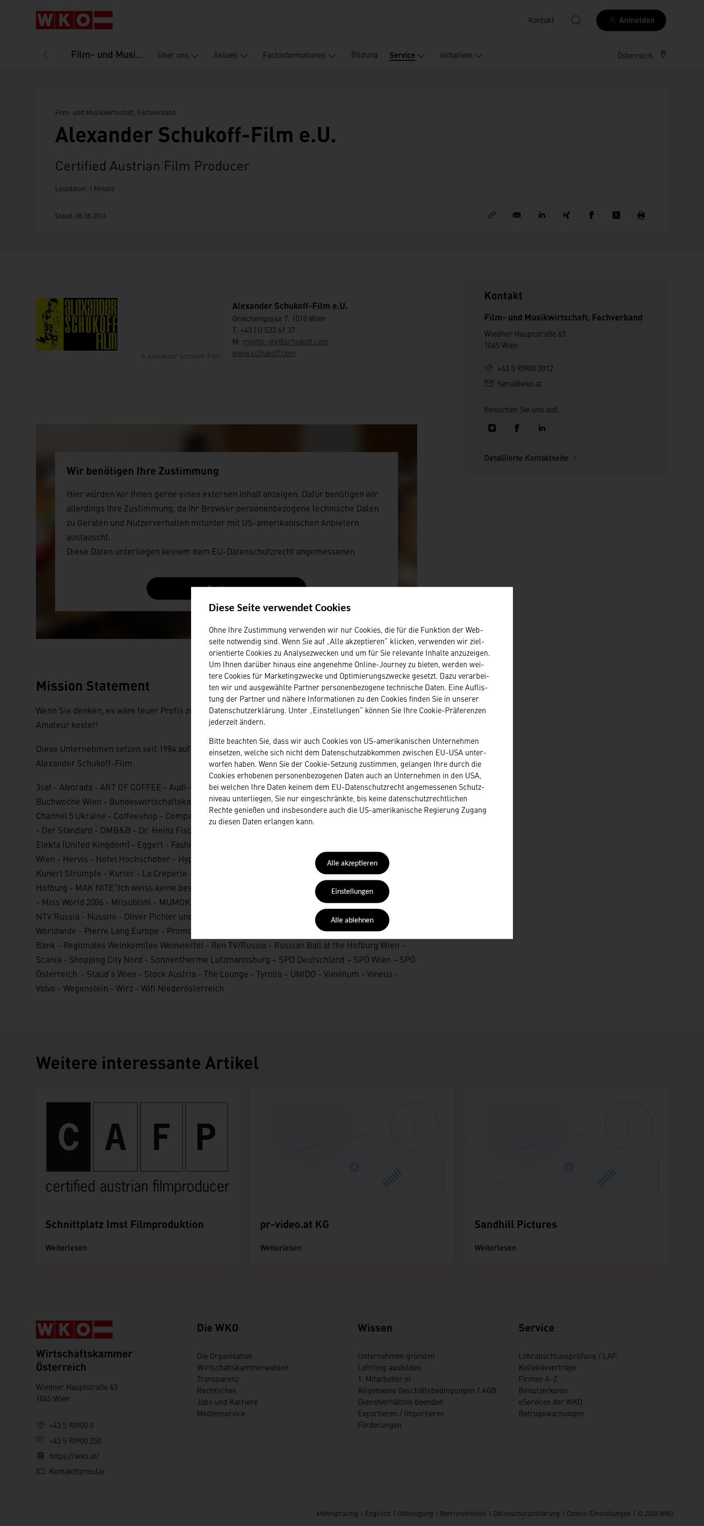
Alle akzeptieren (352, 863)
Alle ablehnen (352, 920)
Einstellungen (352, 892)
